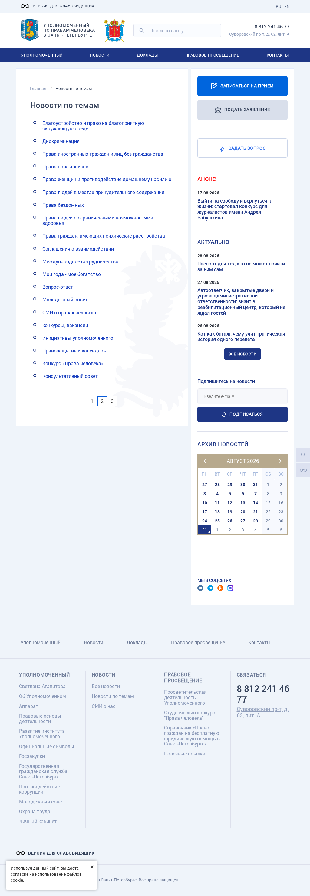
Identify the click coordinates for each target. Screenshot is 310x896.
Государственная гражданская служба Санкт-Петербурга (43, 771)
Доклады (147, 55)
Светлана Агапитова (42, 686)
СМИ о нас (104, 706)
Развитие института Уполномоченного (42, 733)
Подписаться (246, 414)
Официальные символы (46, 746)
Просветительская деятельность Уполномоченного (185, 697)
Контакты (278, 55)
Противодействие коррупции (39, 789)
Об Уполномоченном (42, 696)
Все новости (243, 354)
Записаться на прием (247, 85)
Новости (100, 55)
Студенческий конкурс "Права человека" (189, 715)
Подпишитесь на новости (226, 381)
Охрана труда (34, 811)
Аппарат (28, 706)
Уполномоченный (42, 55)
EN (286, 6)
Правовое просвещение (212, 55)
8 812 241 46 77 (272, 26)
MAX (230, 588)
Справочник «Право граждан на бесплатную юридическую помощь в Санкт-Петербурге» (192, 735)
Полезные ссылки (184, 753)
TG (210, 588)
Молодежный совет (41, 801)
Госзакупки (32, 756)
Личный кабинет (38, 821)
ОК (220, 588)
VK (200, 588)
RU (278, 6)
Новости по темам (113, 696)
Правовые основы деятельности (40, 718)
